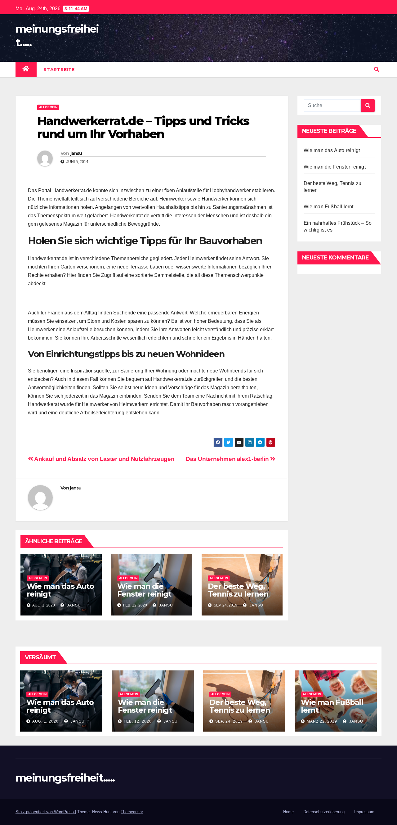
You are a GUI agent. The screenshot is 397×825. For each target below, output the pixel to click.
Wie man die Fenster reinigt (144, 590)
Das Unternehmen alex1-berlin (228, 459)
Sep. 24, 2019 (229, 721)
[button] (376, 69)
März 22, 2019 (322, 721)
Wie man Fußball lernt (329, 206)
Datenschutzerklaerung (324, 811)
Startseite (59, 69)
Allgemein (48, 107)
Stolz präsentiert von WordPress (45, 811)
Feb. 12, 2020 (138, 721)
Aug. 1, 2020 (45, 721)
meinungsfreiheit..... (65, 777)
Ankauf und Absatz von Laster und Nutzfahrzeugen (103, 459)
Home (288, 811)
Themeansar (132, 811)
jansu (76, 153)
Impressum (364, 811)
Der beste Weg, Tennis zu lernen (238, 590)
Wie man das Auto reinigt (60, 590)
